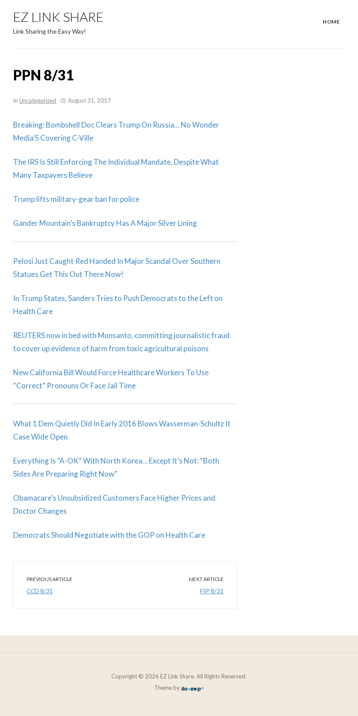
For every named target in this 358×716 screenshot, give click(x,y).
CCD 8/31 (40, 591)
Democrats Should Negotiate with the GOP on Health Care (109, 535)
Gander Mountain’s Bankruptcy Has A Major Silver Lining (105, 223)
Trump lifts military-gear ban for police (76, 199)
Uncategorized (37, 100)
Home (331, 21)
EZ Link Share (58, 16)
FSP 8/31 (212, 591)
